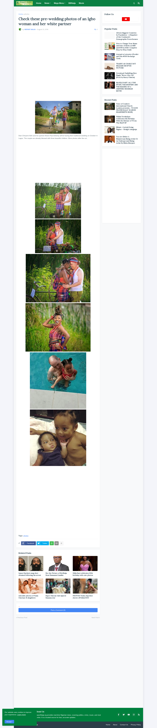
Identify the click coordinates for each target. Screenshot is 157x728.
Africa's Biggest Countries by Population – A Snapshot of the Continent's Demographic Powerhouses (127, 36)
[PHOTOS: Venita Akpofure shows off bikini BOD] (85, 586)
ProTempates (43, 725)
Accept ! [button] (9, 722)
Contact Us (124, 725)
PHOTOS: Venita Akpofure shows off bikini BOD (83, 597)
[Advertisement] (58, 67)
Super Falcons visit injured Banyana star (56, 597)
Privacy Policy (136, 725)
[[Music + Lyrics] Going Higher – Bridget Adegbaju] (109, 129)
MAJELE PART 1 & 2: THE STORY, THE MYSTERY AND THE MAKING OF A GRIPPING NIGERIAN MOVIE (127, 87)
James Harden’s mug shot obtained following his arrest (30, 574)
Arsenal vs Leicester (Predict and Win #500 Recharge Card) (127, 56)
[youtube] (126, 19)
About (115, 725)
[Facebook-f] (108, 19)
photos (26, 14)
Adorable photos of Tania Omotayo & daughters (28, 597)
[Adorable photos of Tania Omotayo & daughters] (31, 586)
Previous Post (22, 617)
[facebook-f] (119, 715)
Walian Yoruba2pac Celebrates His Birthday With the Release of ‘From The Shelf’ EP (126, 120)
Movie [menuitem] (81, 3)
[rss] (139, 715)
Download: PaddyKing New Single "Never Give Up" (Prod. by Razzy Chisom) (126, 75)
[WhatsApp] (52, 543)
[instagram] (134, 715)
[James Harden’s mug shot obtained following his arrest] (31, 563)
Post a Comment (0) (58, 610)
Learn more (21, 715)
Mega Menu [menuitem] (59, 3)
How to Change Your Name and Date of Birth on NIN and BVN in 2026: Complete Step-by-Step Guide (126, 47)
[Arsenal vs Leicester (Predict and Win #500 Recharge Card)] (109, 56)
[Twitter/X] (117, 19)
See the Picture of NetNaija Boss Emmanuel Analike (56, 574)
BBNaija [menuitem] (72, 3)
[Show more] (61, 543)
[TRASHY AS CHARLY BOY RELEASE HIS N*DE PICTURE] (109, 66)
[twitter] (124, 715)
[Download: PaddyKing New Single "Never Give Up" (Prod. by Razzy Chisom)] (109, 75)
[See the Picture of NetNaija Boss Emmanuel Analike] (58, 563)
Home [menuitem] (38, 3)
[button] (134, 3)
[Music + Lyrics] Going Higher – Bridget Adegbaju (126, 128)
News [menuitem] (46, 3)
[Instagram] (134, 19)
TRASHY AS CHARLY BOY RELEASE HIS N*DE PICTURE (126, 66)
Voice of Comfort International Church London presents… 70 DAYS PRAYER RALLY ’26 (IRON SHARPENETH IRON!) (127, 108)
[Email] (56, 543)
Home (21, 14)
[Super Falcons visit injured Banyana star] (58, 586)
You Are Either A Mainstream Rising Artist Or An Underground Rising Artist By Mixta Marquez (127, 140)
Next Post (95, 617)
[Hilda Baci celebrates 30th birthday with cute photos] (85, 563)
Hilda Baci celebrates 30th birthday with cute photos (83, 574)
